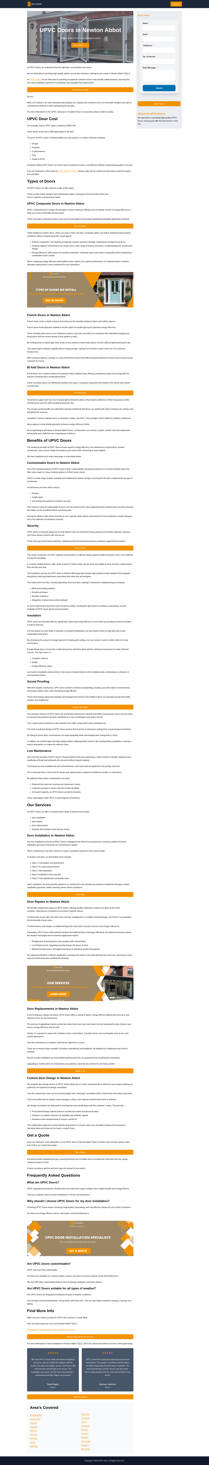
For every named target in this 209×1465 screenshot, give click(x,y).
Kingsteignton (33, 1330)
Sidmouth (85, 1414)
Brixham (33, 1435)
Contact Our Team (80, 707)
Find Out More (80, 226)
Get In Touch (159, 104)
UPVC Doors (35, 80)
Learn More (80, 894)
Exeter (33, 1442)
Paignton (62, 1330)
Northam (85, 1445)
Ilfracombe (85, 1449)
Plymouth (85, 1426)
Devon (84, 1422)
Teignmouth (45, 1330)
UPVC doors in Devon (67, 171)
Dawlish (70, 1330)
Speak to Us (80, 1071)
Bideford (85, 1437)
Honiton (84, 1430)
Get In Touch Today (80, 90)
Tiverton (84, 1434)
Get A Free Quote (80, 1397)
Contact (176, 4)
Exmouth (34, 1438)
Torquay (54, 1330)
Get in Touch (80, 548)
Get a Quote (79, 45)
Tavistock (85, 1418)
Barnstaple (86, 1441)
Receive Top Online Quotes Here (80, 1337)
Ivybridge (34, 1446)
